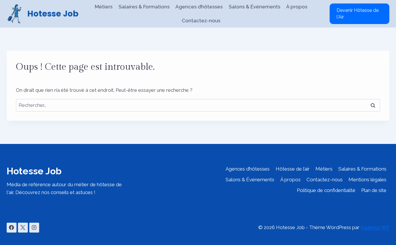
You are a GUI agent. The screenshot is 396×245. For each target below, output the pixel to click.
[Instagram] (34, 228)
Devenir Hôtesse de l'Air (358, 13)
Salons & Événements (254, 7)
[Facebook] (12, 228)
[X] (23, 228)
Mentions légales (367, 179)
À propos (296, 7)
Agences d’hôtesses (199, 7)
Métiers (103, 7)
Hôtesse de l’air (293, 169)
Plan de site (373, 190)
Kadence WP (375, 227)
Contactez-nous (201, 20)
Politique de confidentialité (326, 190)
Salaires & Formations (144, 7)
